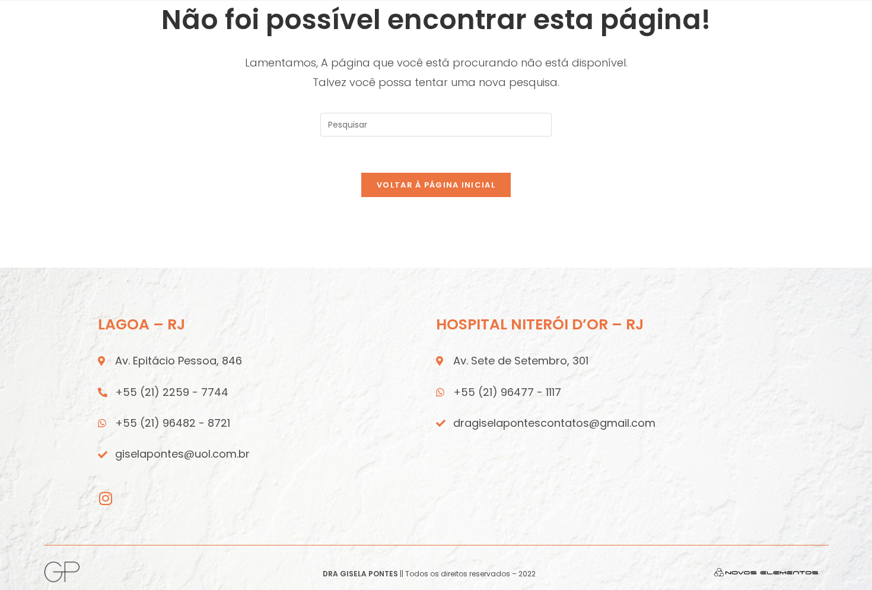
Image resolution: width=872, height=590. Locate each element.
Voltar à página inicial (436, 185)
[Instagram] (105, 498)
